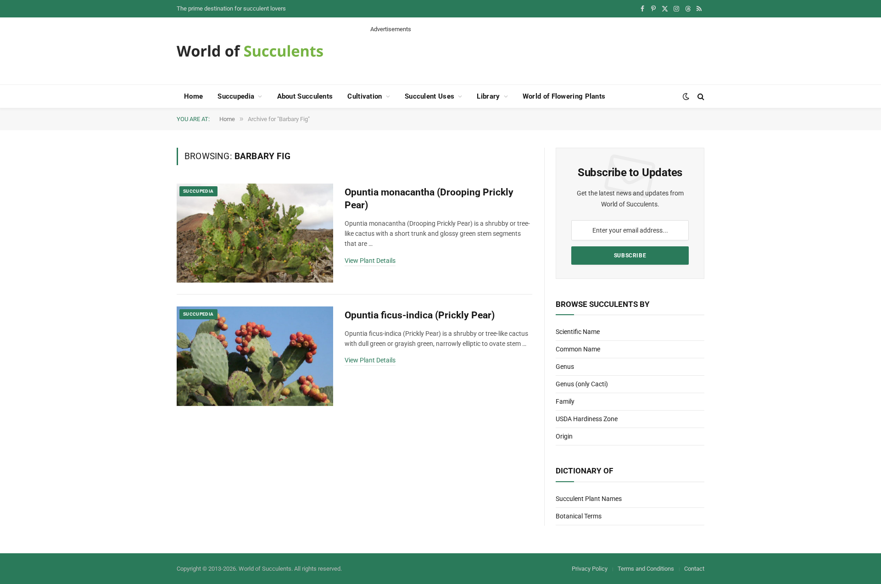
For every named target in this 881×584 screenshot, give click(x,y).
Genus (565, 366)
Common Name (578, 349)
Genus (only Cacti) (582, 384)
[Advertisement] (537, 54)
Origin (564, 436)
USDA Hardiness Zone (587, 419)
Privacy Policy (590, 568)
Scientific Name (578, 331)
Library (488, 96)
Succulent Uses (429, 96)
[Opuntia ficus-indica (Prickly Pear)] (255, 356)
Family (565, 401)
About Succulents (305, 96)
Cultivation (364, 96)
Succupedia (235, 96)
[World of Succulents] (250, 50)
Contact (694, 568)
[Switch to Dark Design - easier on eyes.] (685, 96)
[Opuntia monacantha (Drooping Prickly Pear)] (255, 233)
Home (193, 96)
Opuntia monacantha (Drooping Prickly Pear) (429, 199)
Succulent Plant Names (589, 498)
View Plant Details (370, 260)
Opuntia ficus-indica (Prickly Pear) (420, 315)
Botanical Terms (579, 516)
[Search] (700, 96)
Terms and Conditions (646, 568)
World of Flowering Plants (564, 96)
